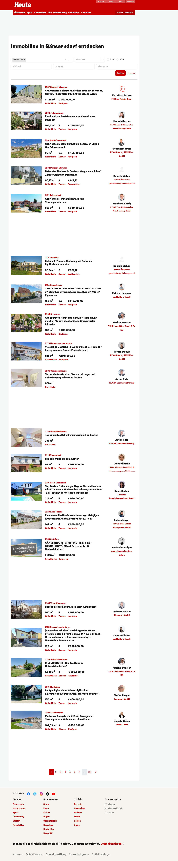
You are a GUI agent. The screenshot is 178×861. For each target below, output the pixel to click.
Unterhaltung (60, 12)
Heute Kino (48, 829)
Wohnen (78, 812)
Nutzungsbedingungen (79, 854)
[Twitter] (34, 793)
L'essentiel (109, 812)
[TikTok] (47, 793)
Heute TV (48, 833)
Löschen (131, 73)
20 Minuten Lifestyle (114, 808)
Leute (46, 808)
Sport (29, 12)
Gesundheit (79, 808)
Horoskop (48, 825)
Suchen (120, 73)
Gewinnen (86, 12)
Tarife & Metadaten (34, 854)
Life (50, 12)
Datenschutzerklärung (56, 854)
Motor (77, 816)
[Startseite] (22, 5)
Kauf (112, 59)
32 (89, 772)
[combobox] (76, 60)
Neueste (128, 12)
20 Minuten (110, 804)
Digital (46, 816)
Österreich (19, 12)
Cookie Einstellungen (101, 854)
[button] (24, 60)
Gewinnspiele (50, 820)
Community (73, 12)
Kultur (46, 812)
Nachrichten (40, 12)
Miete (122, 59)
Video (120, 12)
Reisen (77, 820)
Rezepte (78, 804)
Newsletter (18, 825)
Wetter (16, 820)
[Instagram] (41, 793)
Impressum (18, 854)
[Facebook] (28, 793)
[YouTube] (53, 793)
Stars (46, 804)
